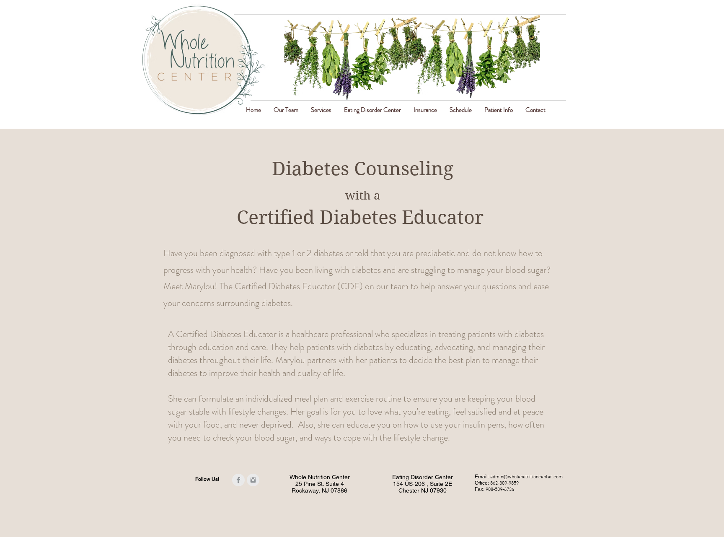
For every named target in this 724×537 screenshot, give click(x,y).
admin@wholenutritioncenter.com (526, 477)
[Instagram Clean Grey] (253, 480)
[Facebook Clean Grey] (238, 480)
